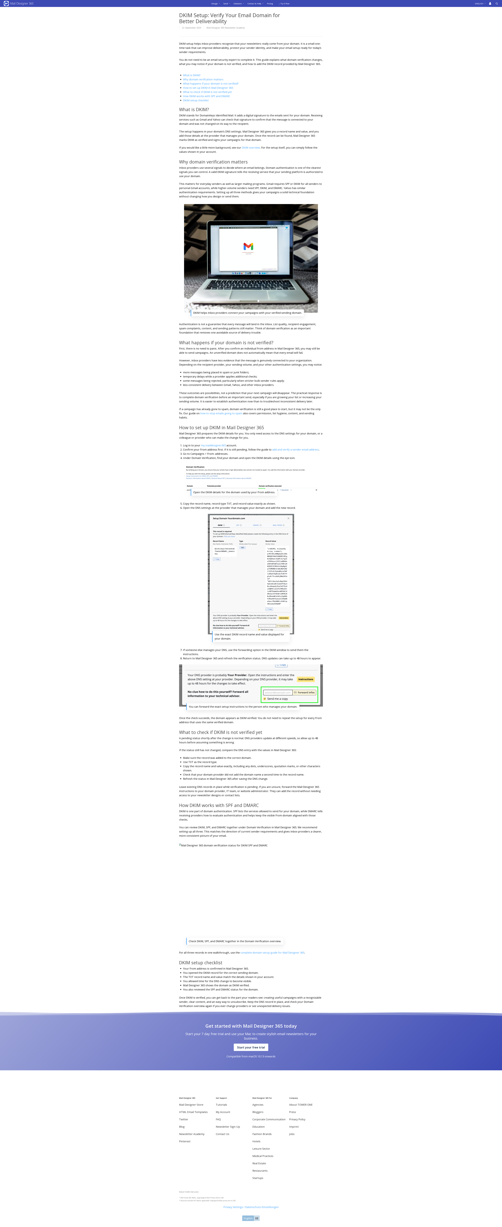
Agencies (257, 1104)
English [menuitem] (248, 1218)
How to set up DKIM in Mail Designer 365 (208, 88)
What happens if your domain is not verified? (210, 83)
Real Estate (259, 1163)
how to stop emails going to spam (221, 413)
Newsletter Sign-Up (228, 1126)
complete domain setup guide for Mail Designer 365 (272, 952)
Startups (257, 1178)
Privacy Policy (297, 1119)
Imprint (294, 1126)
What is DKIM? (191, 75)
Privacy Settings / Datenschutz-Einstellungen (251, 1207)
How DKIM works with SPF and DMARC (206, 96)
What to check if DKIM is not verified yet (207, 92)
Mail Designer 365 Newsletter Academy (226, 27)
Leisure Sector (261, 1148)
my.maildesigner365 (213, 445)
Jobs (292, 1134)
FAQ (218, 1119)
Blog (182, 1126)
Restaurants (260, 1170)
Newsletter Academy (191, 1134)
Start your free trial (251, 1047)
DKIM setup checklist (196, 100)
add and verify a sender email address (295, 449)
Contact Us (222, 1134)
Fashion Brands (262, 1134)
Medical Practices (262, 1156)
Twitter (183, 1119)
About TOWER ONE (301, 1104)
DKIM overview (251, 147)
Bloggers (257, 1112)
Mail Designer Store (191, 1104)
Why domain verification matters (203, 79)
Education (258, 1126)
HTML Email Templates (193, 1112)
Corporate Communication (269, 1119)
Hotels (256, 1141)
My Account (223, 1112)
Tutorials (221, 1104)
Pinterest (184, 1141)
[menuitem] (481, 3)
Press (292, 1112)
